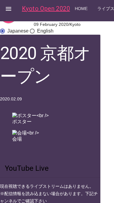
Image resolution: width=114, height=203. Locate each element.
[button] (8, 8)
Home (81, 8)
